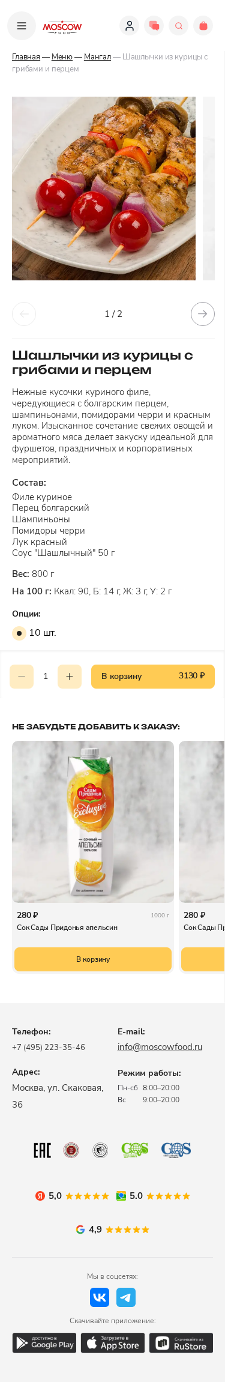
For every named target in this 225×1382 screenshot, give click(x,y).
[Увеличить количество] (70, 677)
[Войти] (129, 25)
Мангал (97, 57)
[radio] (19, 633)
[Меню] (21, 25)
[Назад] (24, 314)
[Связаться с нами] (154, 25)
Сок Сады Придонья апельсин (67, 927)
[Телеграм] (126, 1297)
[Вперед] (203, 314)
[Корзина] (203, 25)
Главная (26, 57)
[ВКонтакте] (99, 1297)
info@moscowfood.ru (160, 1047)
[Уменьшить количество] (22, 677)
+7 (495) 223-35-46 (48, 1047)
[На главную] (62, 25)
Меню (62, 57)
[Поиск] (178, 25)
